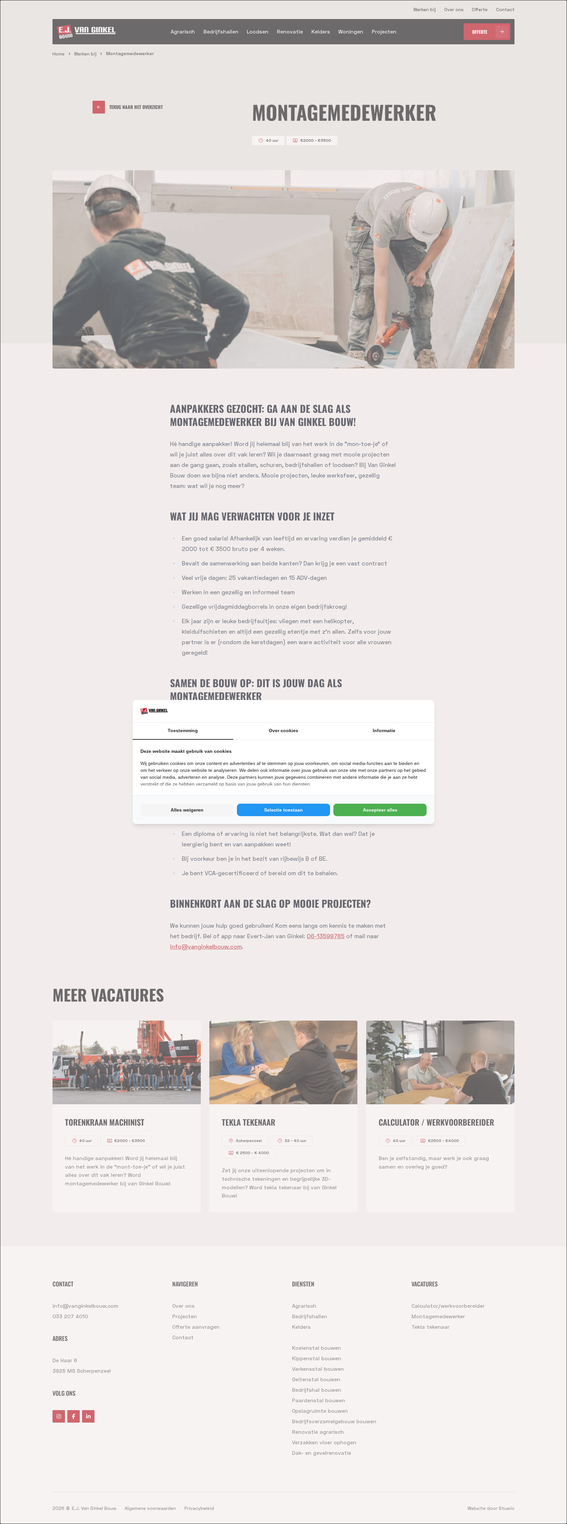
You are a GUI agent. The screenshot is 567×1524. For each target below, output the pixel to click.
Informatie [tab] (384, 730)
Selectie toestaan (283, 810)
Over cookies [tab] (283, 730)
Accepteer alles (380, 810)
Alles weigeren (187, 810)
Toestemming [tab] (183, 730)
